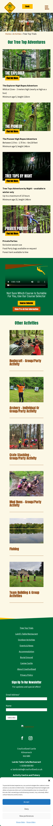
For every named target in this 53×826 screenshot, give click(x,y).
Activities (17, 33)
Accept (26, 802)
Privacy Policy (20, 822)
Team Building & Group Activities (24, 594)
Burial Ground (26, 657)
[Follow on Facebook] (22, 738)
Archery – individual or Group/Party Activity (24, 409)
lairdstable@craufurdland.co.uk (27, 769)
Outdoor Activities (26, 639)
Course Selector (26, 303)
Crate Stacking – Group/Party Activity (23, 456)
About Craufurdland (26, 669)
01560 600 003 (27, 765)
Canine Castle (26, 663)
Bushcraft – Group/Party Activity (25, 362)
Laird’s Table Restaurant (26, 633)
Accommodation (26, 651)
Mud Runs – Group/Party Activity (25, 503)
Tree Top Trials (26, 628)
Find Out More (12, 78)
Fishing (14, 548)
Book (27, 6)
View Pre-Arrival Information (26, 309)
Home (8, 33)
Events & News (26, 645)
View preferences (26, 816)
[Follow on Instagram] (30, 738)
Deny (26, 809)
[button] (49, 780)
